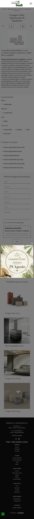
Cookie (13, 442)
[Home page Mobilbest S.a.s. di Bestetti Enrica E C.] (17, 4)
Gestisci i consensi (22, 442)
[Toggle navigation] (31, 3)
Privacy (8, 442)
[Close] (32, 243)
